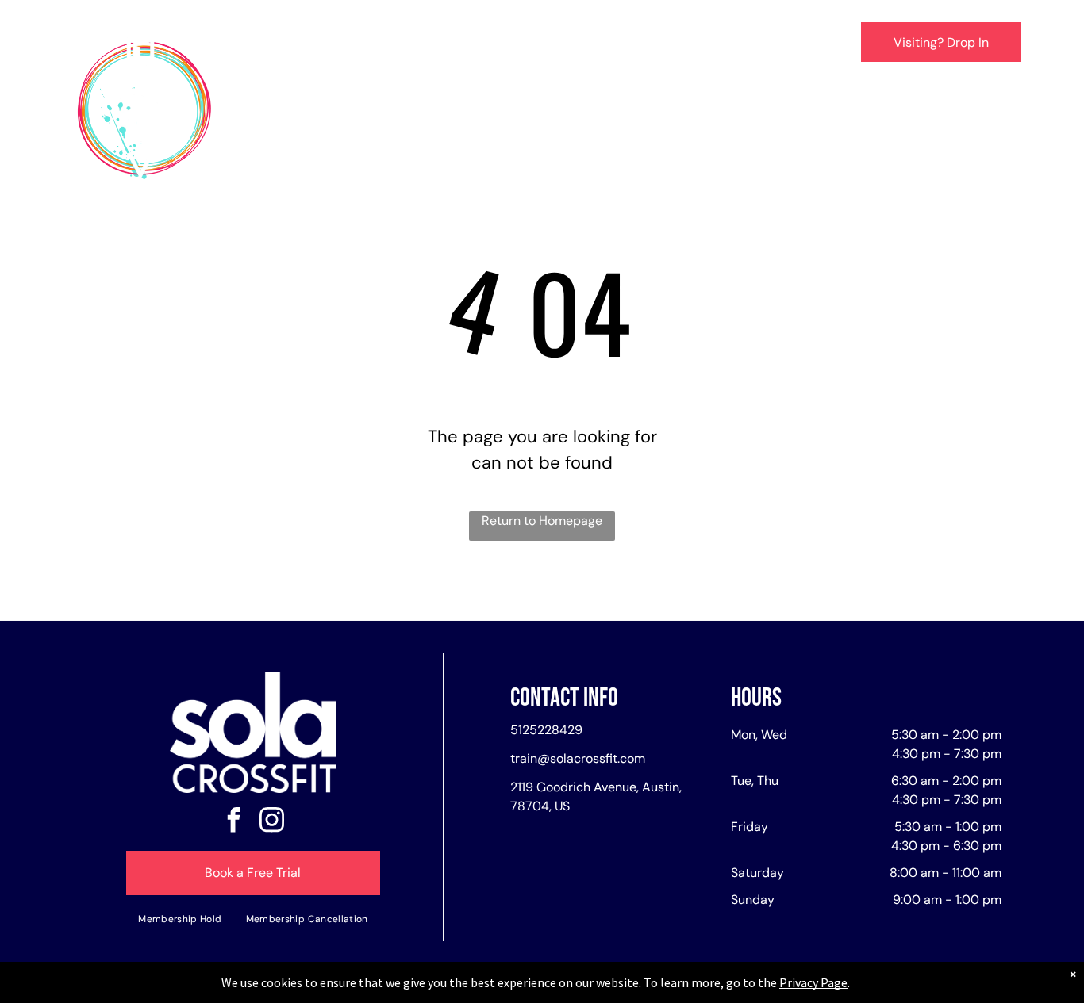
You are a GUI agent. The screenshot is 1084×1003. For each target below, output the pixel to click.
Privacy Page (813, 982)
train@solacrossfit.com (577, 758)
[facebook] (234, 822)
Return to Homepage (542, 520)
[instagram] (272, 822)
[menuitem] (302, 45)
